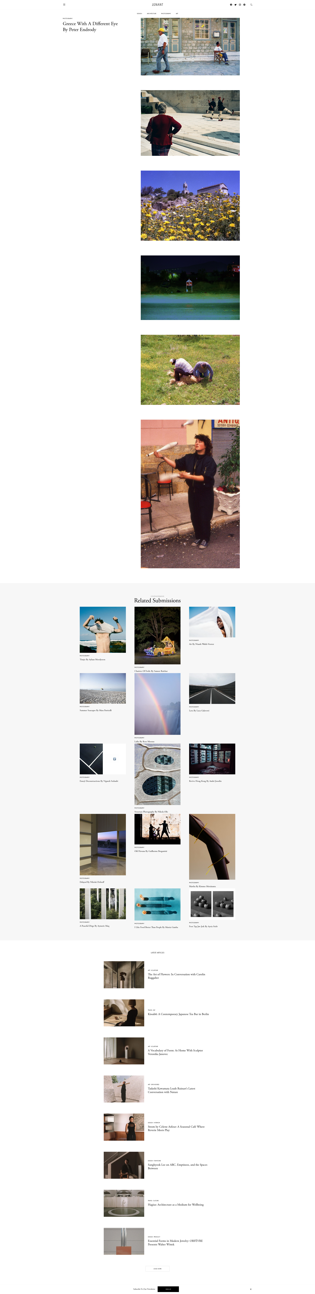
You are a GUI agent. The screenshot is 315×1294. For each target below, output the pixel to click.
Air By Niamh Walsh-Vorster (201, 644)
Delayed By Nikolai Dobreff (92, 882)
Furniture (157, 1161)
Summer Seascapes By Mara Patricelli (96, 710)
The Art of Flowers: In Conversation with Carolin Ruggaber (176, 976)
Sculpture (154, 970)
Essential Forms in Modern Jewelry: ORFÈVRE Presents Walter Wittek (175, 1242)
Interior (157, 1123)
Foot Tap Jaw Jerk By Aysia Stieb (203, 926)
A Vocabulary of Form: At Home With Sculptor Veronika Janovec (175, 1052)
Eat (154, 1010)
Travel (150, 1010)
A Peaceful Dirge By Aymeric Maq (94, 925)
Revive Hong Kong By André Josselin (205, 781)
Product (157, 1237)
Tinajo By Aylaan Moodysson (92, 659)
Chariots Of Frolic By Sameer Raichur (151, 671)
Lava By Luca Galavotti (199, 710)
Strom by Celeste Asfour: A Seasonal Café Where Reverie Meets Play (176, 1128)
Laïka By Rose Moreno (144, 741)
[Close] (250, 1289)
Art (177, 14)
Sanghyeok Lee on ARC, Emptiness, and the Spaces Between (177, 1166)
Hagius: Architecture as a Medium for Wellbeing (176, 1205)
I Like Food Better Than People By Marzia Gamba (156, 927)
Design (139, 14)
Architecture (151, 14)
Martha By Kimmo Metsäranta (202, 886)
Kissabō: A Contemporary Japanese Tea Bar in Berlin (178, 1014)
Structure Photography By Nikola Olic (151, 811)
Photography (166, 14)
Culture (156, 1201)
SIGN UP (168, 1289)
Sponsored (155, 1084)
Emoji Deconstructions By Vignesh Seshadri (99, 781)
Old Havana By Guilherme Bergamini (150, 851)
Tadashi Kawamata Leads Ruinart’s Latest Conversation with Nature (171, 1090)
